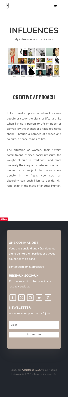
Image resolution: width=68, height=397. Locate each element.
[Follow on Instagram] (30, 297)
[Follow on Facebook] (12, 297)
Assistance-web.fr (32, 370)
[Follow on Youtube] (39, 297)
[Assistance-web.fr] (21, 370)
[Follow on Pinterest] (48, 297)
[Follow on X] (21, 297)
